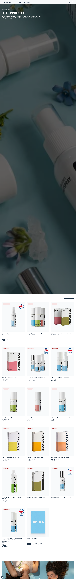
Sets (25, 2)
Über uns (28, 2)
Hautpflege (20, 2)
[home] (7, 2)
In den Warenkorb (13, 345)
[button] (15, 2)
